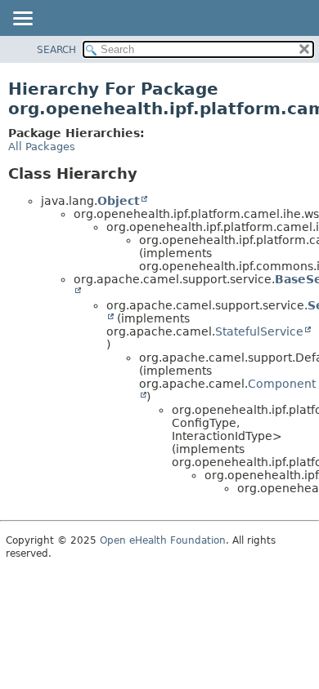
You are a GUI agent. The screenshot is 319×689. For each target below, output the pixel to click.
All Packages (41, 146)
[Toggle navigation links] (22, 19)
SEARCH (56, 50)
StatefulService (259, 331)
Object (118, 200)
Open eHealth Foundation (163, 540)
